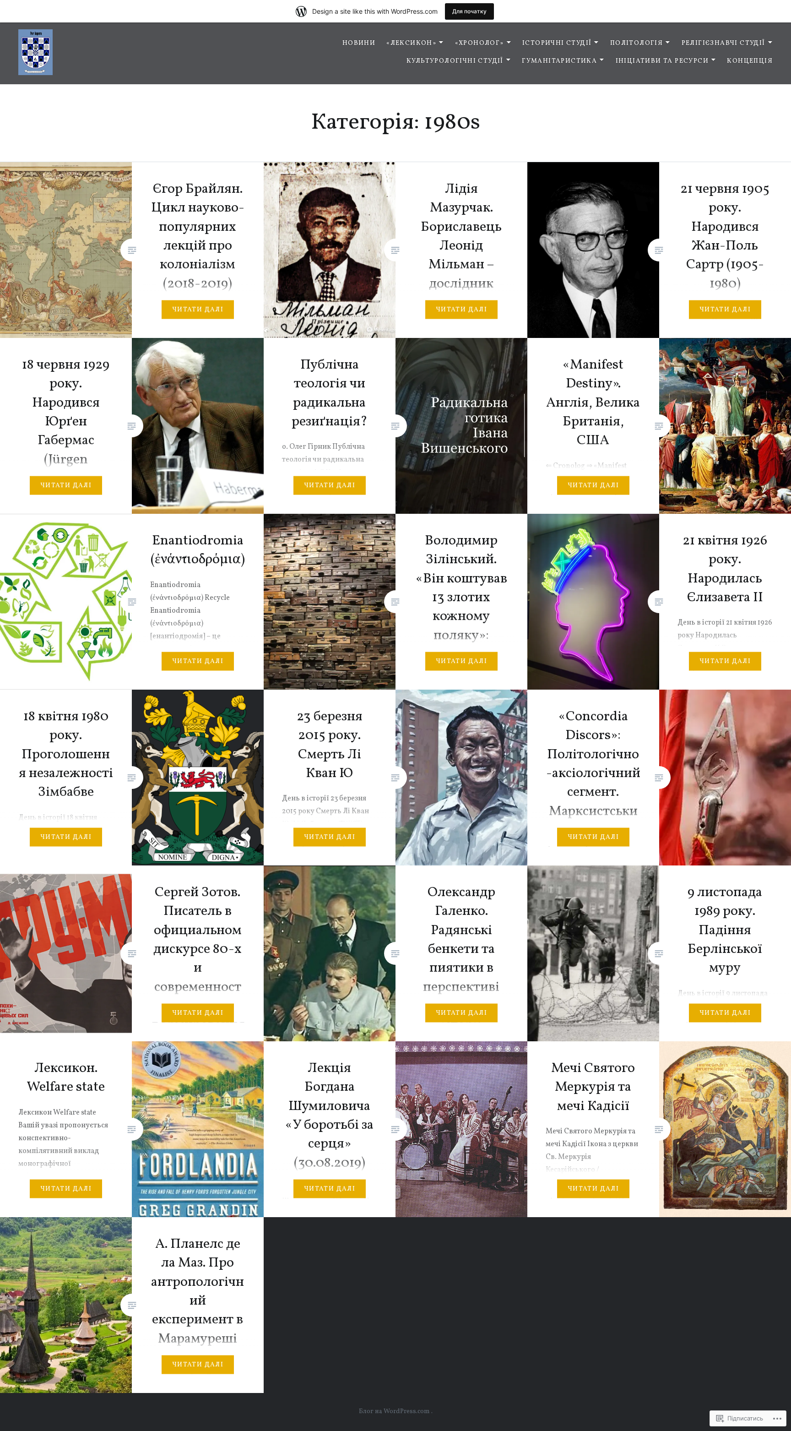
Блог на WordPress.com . (396, 1411)
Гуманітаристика (559, 61)
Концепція (750, 61)
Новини (358, 43)
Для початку (469, 11)
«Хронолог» (479, 43)
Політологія (636, 43)
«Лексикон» (411, 43)
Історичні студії (556, 43)
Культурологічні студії (455, 61)
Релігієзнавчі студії (723, 43)
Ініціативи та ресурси (662, 61)
